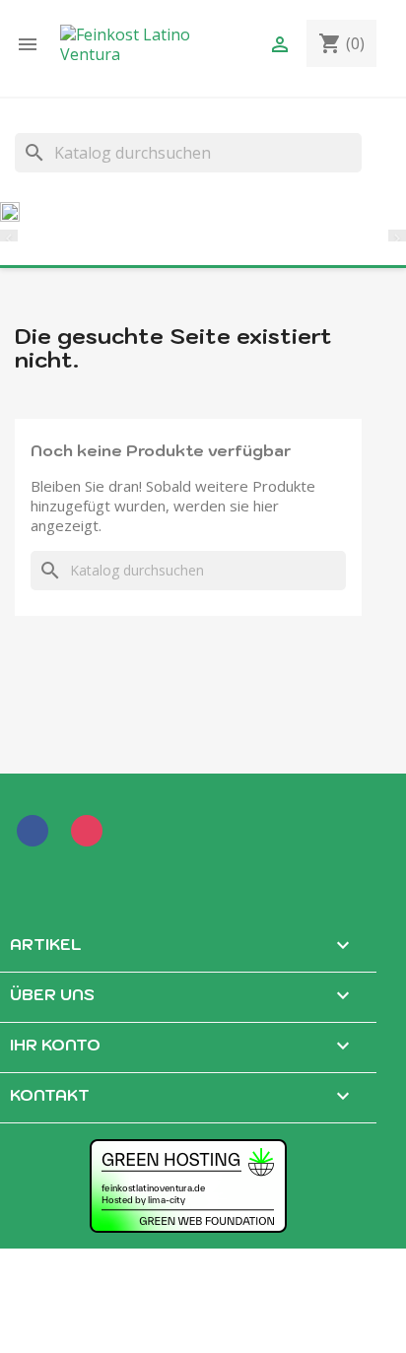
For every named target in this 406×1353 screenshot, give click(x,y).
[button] (15, 236)
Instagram (90, 834)
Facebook (36, 834)
